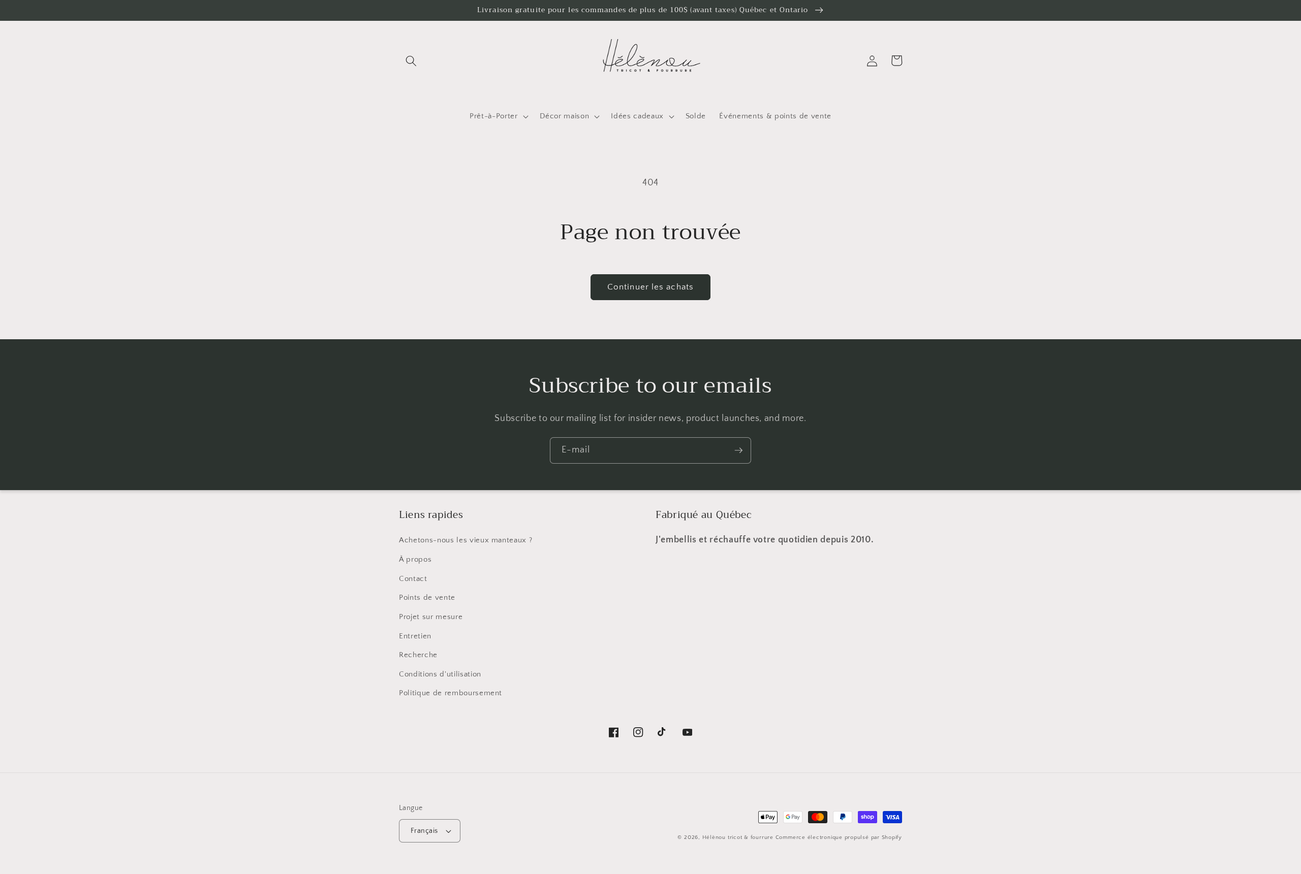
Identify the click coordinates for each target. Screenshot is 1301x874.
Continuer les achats (650, 287)
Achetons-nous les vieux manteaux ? (465, 540)
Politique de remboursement (450, 693)
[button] (411, 60)
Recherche (418, 655)
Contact (413, 578)
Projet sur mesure (430, 616)
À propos (415, 559)
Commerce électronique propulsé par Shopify (839, 837)
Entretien (415, 636)
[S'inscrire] (738, 450)
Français (424, 831)
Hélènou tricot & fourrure (737, 837)
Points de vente (427, 597)
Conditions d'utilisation (440, 674)
